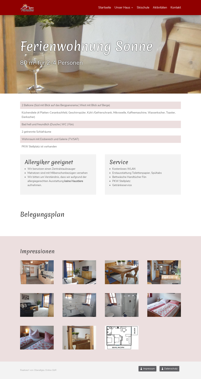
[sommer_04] (164, 283)
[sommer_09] (37, 348)
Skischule (143, 7)
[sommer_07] (122, 316)
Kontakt (176, 7)
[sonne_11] (122, 348)
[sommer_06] (79, 316)
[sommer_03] (122, 283)
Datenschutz (171, 368)
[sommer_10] (79, 348)
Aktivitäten (160, 7)
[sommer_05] (37, 316)
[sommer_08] (164, 316)
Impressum (149, 368)
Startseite (104, 7)
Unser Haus (122, 7)
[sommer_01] (37, 283)
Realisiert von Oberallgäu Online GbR (38, 370)
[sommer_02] (79, 283)
